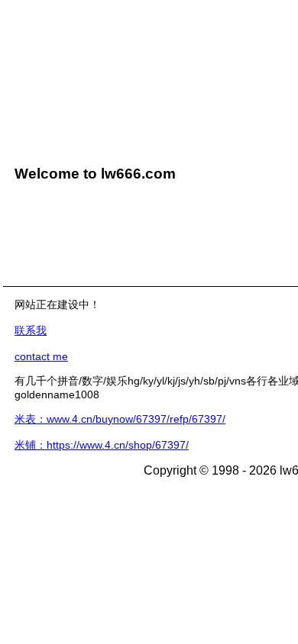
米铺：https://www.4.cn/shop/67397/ (102, 445)
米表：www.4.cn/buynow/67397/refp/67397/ (120, 419)
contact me (41, 356)
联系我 (31, 330)
